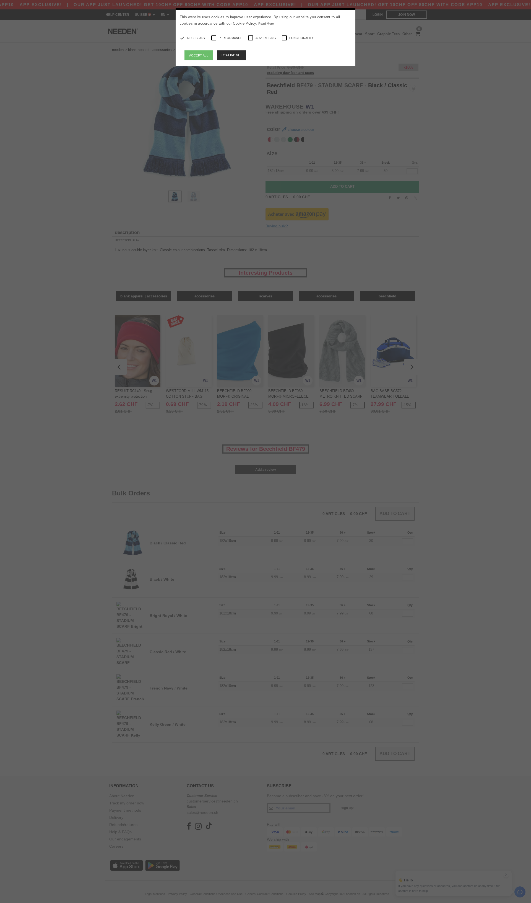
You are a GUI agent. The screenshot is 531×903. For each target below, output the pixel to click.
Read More (266, 23)
